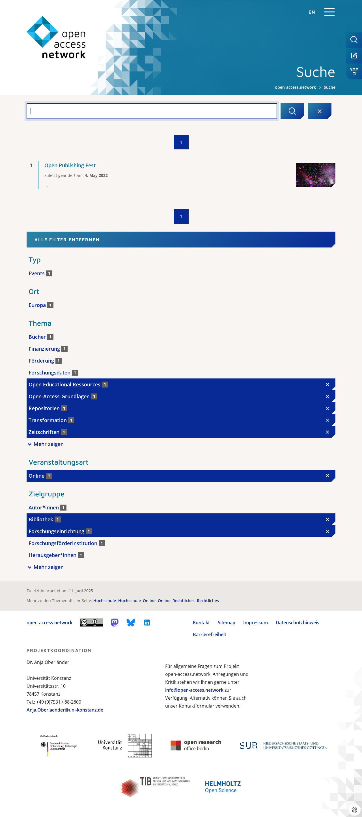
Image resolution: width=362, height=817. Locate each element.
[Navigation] (329, 12)
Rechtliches (184, 600)
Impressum (255, 622)
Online (150, 600)
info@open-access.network (194, 690)
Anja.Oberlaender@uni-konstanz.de (65, 710)
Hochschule (105, 600)
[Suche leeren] (319, 111)
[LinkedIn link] (147, 622)
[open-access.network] (56, 37)
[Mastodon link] (114, 622)
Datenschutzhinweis (297, 622)
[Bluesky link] (130, 622)
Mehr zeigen (49, 444)
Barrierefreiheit (209, 634)
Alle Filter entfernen (67, 239)
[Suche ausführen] (292, 111)
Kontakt (201, 622)
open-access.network (295, 87)
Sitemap (226, 622)
